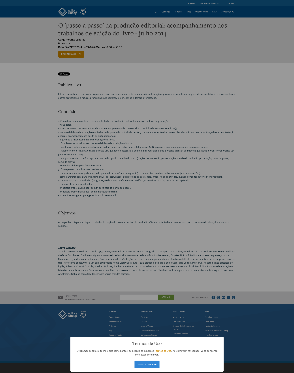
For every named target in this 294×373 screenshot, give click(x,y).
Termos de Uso (163, 351)
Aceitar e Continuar (147, 364)
